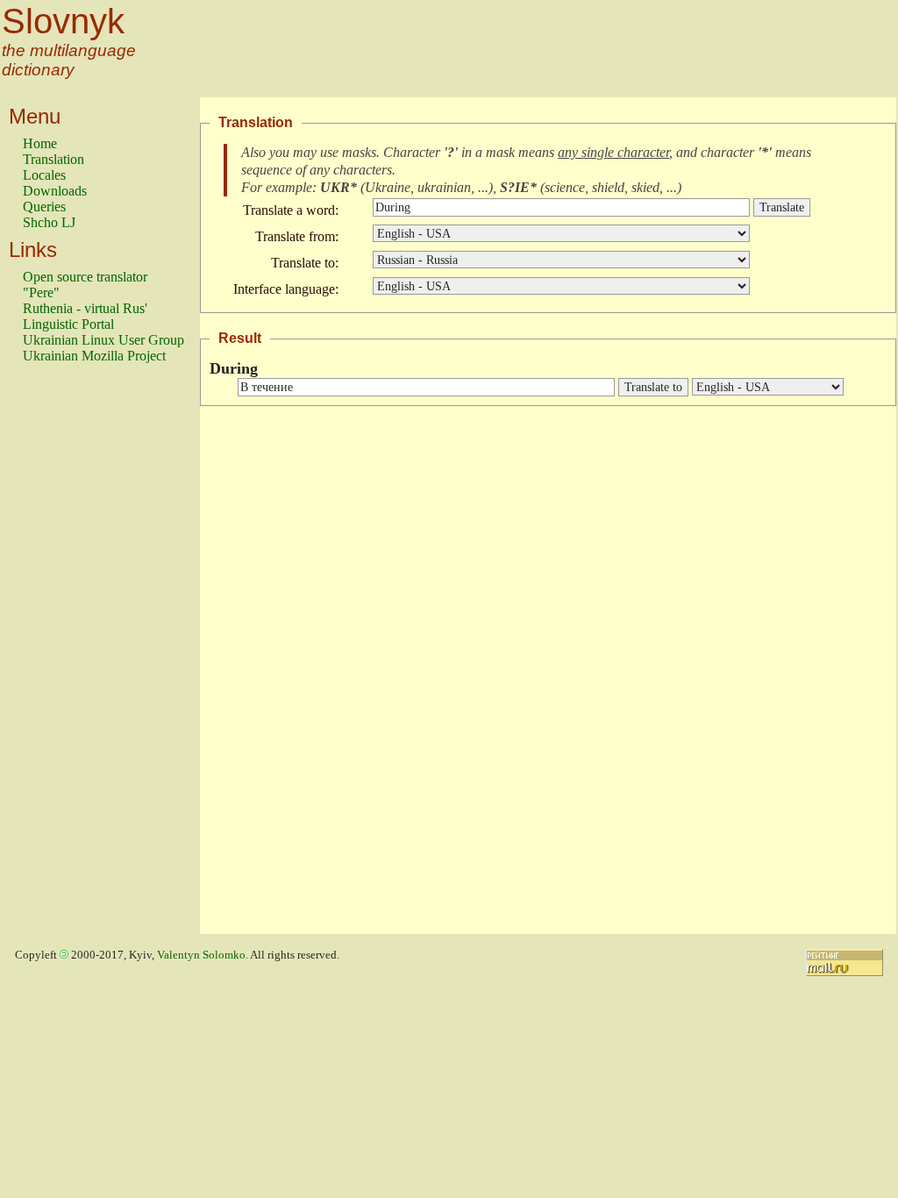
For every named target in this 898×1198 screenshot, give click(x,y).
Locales (44, 175)
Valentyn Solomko (201, 955)
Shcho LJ (49, 222)
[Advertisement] (93, 657)
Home (40, 143)
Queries (44, 206)
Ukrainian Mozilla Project (94, 355)
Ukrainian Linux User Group (103, 339)
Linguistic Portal (68, 324)
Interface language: (286, 289)
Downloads (55, 190)
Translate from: (297, 236)
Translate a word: (291, 210)
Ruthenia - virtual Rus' (85, 308)
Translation (53, 159)
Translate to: (305, 262)
